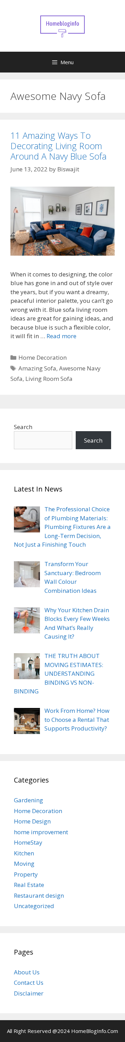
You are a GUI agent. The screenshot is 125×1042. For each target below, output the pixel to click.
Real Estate (29, 885)
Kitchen (24, 853)
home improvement (41, 832)
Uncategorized (34, 906)
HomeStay (28, 842)
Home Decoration (42, 357)
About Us (27, 972)
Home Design (32, 821)
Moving (24, 864)
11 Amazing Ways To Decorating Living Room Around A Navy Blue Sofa (58, 145)
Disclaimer (28, 993)
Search (23, 427)
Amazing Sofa (37, 368)
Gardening (28, 800)
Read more (61, 336)
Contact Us (28, 983)
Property (26, 874)
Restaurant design (39, 895)
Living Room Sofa (49, 379)
